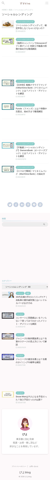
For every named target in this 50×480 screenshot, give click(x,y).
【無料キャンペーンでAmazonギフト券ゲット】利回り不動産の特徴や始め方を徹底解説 (31, 46)
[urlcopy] (40, 204)
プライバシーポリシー (19, 466)
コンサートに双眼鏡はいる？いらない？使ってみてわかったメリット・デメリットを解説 (31, 321)
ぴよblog (25, 472)
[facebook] (15, 204)
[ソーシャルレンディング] (22, 204)
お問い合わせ (33, 466)
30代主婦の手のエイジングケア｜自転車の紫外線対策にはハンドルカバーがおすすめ (31, 300)
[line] (34, 204)
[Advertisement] (25, 67)
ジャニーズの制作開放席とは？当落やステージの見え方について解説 (31, 341)
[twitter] (9, 204)
